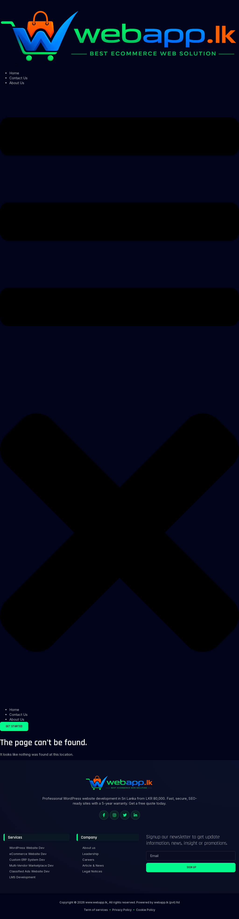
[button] (119, 396)
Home (14, 73)
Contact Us (18, 78)
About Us (16, 83)
